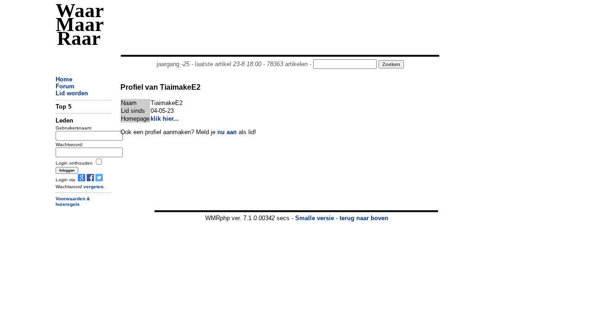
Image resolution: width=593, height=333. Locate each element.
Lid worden (72, 93)
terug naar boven (364, 218)
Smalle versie (314, 218)
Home (64, 79)
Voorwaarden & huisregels (73, 201)
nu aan (227, 132)
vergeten (93, 186)
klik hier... (165, 118)
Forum (65, 86)
